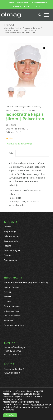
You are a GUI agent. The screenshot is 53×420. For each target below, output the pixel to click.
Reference (8, 320)
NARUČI (27, 6)
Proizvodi (9, 25)
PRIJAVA (11, 2)
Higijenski (8, 245)
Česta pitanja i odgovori (14, 325)
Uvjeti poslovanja (11, 311)
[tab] (11, 153)
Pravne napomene (12, 306)
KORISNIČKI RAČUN (39, 2)
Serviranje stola (11, 241)
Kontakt (7, 296)
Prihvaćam (10, 415)
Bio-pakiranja (10, 231)
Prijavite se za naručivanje (19, 143)
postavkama (38, 404)
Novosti (7, 292)
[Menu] (45, 15)
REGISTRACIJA (22, 2)
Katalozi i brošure (12, 287)
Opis (11, 153)
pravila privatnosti (32, 407)
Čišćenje (7, 255)
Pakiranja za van (11, 236)
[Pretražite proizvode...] (38, 15)
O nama (7, 301)
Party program (10, 260)
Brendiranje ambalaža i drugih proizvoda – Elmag (26, 282)
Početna (7, 226)
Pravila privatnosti (12, 315)
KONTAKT (38, 6)
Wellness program (12, 250)
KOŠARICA (17, 6)
